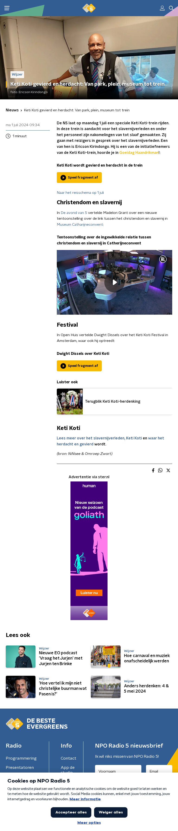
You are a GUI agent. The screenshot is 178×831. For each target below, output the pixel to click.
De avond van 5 (74, 213)
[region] (114, 282)
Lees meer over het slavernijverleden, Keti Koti (99, 438)
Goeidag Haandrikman (139, 153)
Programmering (21, 758)
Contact (68, 758)
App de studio (68, 770)
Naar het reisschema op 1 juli (80, 193)
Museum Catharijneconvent (80, 224)
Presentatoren (20, 768)
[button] (6, 8)
